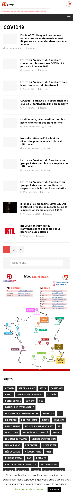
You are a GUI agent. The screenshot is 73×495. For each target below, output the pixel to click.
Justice (57, 432)
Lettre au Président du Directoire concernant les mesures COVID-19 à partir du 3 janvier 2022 (42, 63)
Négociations (33, 451)
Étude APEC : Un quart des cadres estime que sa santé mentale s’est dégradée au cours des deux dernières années (44, 39)
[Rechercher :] (36, 263)
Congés (51, 394)
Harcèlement (12, 426)
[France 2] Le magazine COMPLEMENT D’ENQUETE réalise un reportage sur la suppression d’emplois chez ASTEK (43, 207)
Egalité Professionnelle (19, 407)
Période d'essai (13, 458)
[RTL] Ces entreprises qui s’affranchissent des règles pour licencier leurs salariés (40, 228)
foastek (31, 48)
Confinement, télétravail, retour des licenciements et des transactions (42, 121)
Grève (45, 420)
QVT (29, 458)
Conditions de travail (30, 394)
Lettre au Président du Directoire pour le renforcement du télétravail (43, 83)
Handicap (58, 420)
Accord (9, 388)
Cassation (57, 388)
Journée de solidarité (35, 432)
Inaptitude (11, 432)
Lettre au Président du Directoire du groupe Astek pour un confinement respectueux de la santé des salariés (43, 185)
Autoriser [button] (54, 489)
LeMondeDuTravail (16, 438)
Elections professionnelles (21, 413)
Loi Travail (31, 445)
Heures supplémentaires (39, 426)
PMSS (48, 451)
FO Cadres (10, 420)
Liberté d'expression (44, 438)
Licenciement (13, 445)
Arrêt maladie (27, 388)
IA (59, 426)
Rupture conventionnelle (20, 464)
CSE (41, 400)
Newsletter (50, 445)
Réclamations (49, 464)
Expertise (48, 413)
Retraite (41, 458)
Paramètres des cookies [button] (29, 489)
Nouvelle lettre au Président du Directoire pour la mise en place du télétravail (41, 141)
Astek (43, 388)
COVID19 (29, 400)
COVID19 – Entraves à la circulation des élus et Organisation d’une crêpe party (44, 102)
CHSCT (8, 394)
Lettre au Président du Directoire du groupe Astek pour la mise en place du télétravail (44, 163)
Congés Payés (13, 400)
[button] (68, 17)
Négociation (12, 451)
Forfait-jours (29, 420)
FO (59, 413)
